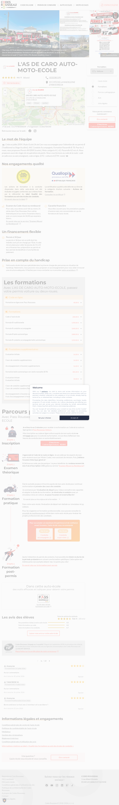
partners (45, 391)
